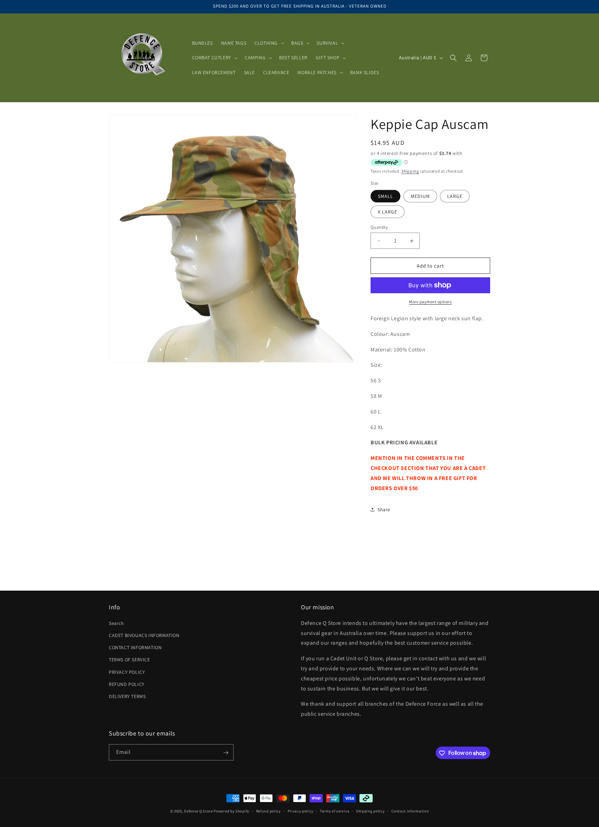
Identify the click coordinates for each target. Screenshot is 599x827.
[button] (268, 43)
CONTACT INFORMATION (135, 647)
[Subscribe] (225, 753)
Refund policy (268, 810)
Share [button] (383, 509)
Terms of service (334, 810)
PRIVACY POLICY (127, 672)
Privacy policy (300, 810)
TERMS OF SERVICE (129, 659)
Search (116, 623)
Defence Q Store (198, 811)
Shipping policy (370, 810)
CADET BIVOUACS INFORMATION (144, 635)
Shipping (410, 171)
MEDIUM (420, 196)
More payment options (430, 301)
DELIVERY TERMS (127, 696)
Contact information (410, 810)
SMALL (385, 196)
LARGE (454, 196)
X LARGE (387, 212)
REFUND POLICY (127, 684)
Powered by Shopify (231, 811)
